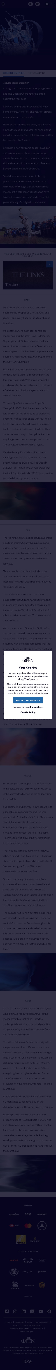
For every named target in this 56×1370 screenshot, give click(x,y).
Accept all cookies (28, 700)
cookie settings (34, 707)
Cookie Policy (28, 712)
